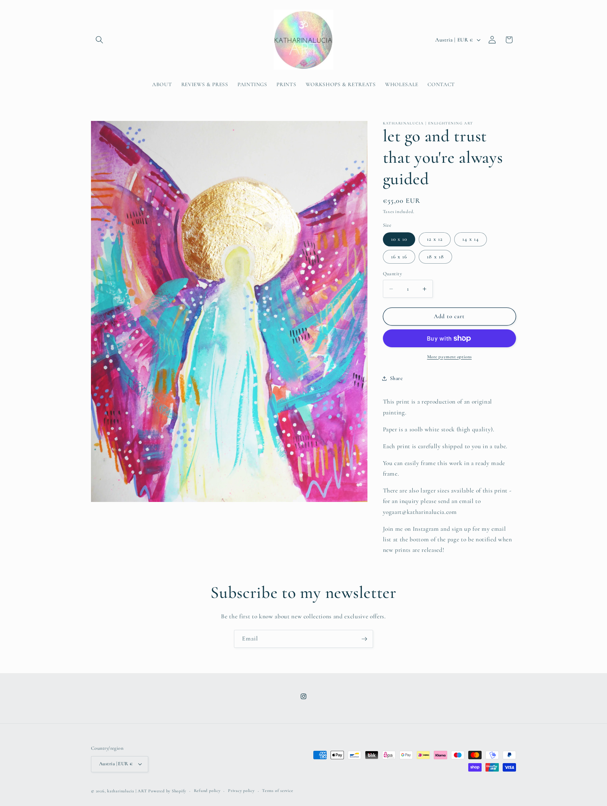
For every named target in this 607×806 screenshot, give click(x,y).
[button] (99, 39)
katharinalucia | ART (127, 790)
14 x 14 (470, 239)
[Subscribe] (364, 639)
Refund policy (207, 790)
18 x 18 (435, 256)
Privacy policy (241, 790)
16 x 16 (399, 256)
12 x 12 (435, 239)
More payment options (449, 357)
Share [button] (396, 378)
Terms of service (277, 790)
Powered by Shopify (167, 790)
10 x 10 (399, 239)
